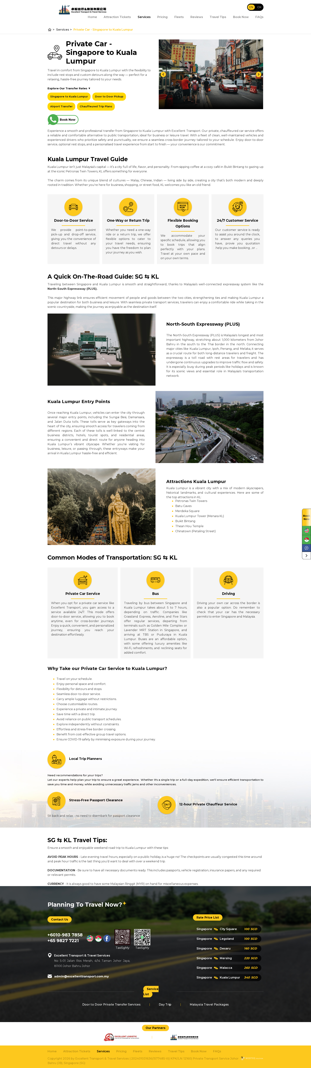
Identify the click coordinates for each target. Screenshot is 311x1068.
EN (251, 7)
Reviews (196, 17)
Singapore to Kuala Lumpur (69, 96)
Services (144, 17)
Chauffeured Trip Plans (96, 106)
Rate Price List (208, 917)
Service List (151, 991)
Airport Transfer (61, 106)
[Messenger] (306, 548)
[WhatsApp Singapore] (306, 539)
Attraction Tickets (76, 1051)
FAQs (259, 17)
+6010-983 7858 (65, 934)
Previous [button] (163, 74)
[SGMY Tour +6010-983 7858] (90, 941)
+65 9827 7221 (63, 940)
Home (52, 1051)
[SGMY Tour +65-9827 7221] (98, 941)
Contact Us (59, 919)
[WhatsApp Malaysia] (306, 530)
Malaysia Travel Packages (209, 1004)
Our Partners (155, 1028)
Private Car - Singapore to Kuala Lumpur (103, 29)
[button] (306, 555)
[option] (211, 74)
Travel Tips (218, 17)
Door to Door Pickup (109, 96)
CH (259, 7)
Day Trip (165, 1004)
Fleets (179, 17)
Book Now (241, 17)
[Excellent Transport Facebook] (107, 941)
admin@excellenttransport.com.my (81, 976)
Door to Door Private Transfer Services (111, 1004)
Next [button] (258, 74)
